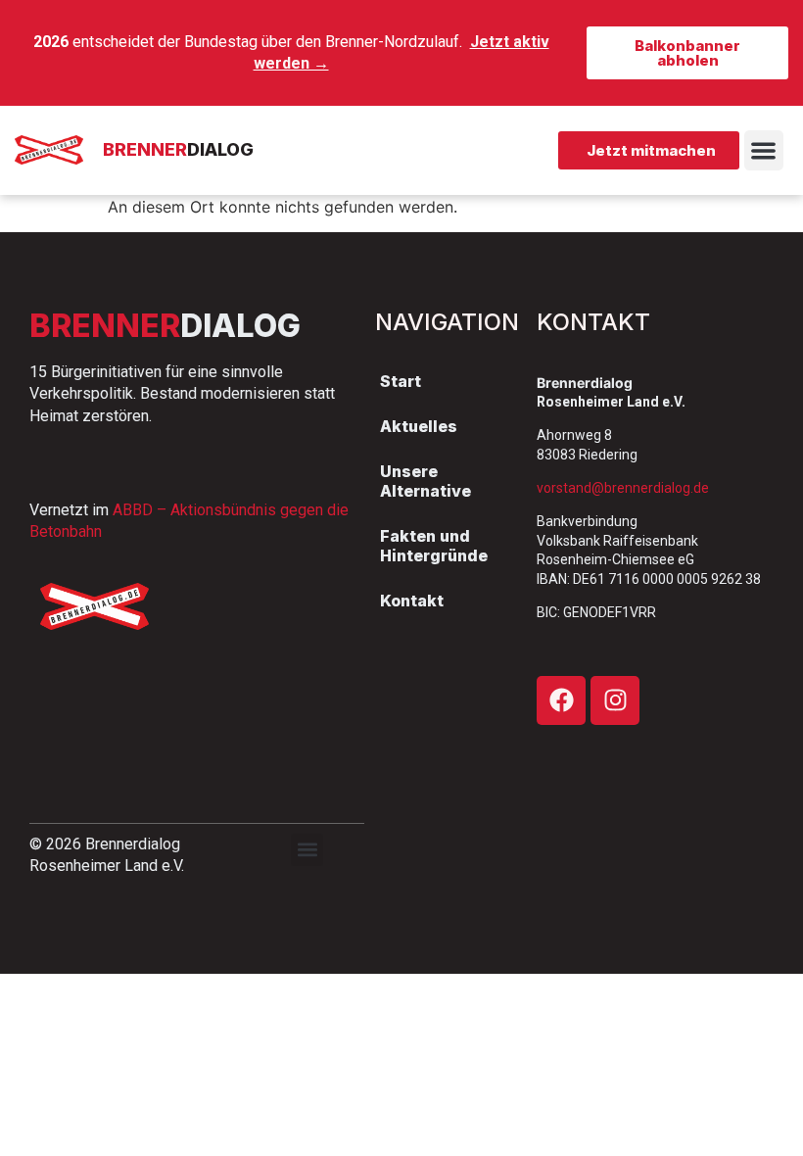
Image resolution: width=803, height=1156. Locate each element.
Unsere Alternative (425, 481)
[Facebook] (561, 700)
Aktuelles (418, 426)
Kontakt (412, 600)
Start (400, 381)
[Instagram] (614, 700)
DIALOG (178, 149)
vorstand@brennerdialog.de (623, 488)
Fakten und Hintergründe (434, 545)
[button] (764, 150)
